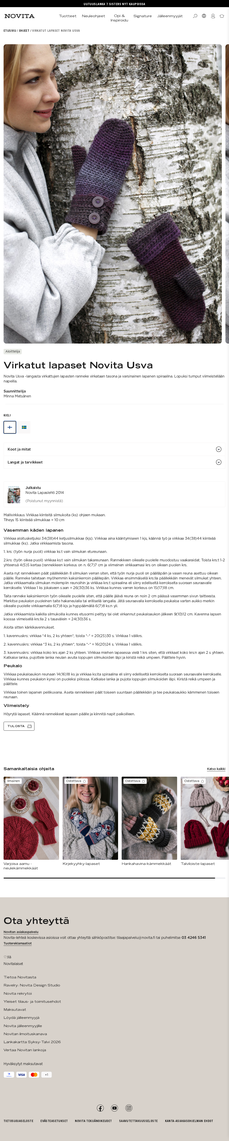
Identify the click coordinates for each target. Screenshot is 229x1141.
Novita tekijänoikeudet (93, 1121)
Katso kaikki (216, 769)
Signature (143, 16)
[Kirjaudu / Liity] (212, 16)
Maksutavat (15, 1009)
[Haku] (195, 16)
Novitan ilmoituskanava (25, 1034)
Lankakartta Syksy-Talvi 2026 (32, 1042)
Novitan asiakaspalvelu (21, 932)
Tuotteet (67, 16)
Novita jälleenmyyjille (23, 1026)
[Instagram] (128, 1108)
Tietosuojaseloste (18, 1121)
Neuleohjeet (93, 16)
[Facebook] (100, 1108)
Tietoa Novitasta (20, 977)
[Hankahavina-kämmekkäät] (149, 821)
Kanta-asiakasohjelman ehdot (189, 1121)
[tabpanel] (114, 606)
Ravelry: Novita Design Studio (32, 985)
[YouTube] (114, 1108)
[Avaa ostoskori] (221, 16)
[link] (114, 494)
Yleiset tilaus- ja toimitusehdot (32, 1001)
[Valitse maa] (204, 16)
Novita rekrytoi (18, 993)
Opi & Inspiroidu (119, 18)
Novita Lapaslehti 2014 (44, 493)
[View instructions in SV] (24, 427)
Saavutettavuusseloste (138, 1121)
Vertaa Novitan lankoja (25, 1050)
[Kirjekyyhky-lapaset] (90, 821)
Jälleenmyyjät (170, 16)
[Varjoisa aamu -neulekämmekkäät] (31, 824)
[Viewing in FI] (10, 427)
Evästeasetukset (54, 1121)
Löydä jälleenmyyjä (21, 1017)
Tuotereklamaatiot (18, 943)
